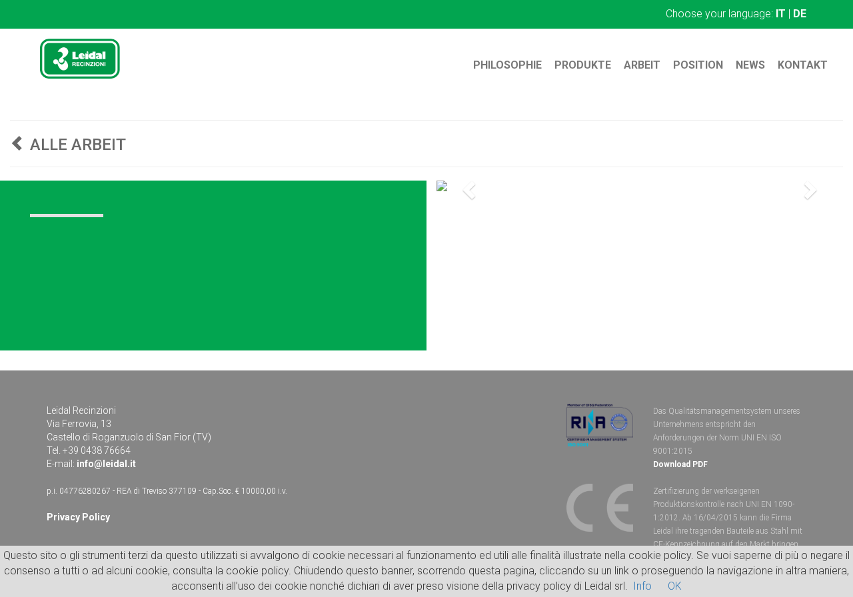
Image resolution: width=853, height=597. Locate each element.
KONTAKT (803, 65)
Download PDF (680, 464)
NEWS (750, 65)
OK (675, 586)
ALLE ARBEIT (76, 144)
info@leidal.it (106, 463)
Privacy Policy (78, 517)
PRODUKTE (582, 65)
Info (642, 586)
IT (781, 13)
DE (799, 13)
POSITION (698, 65)
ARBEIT (642, 65)
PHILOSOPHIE (507, 65)
